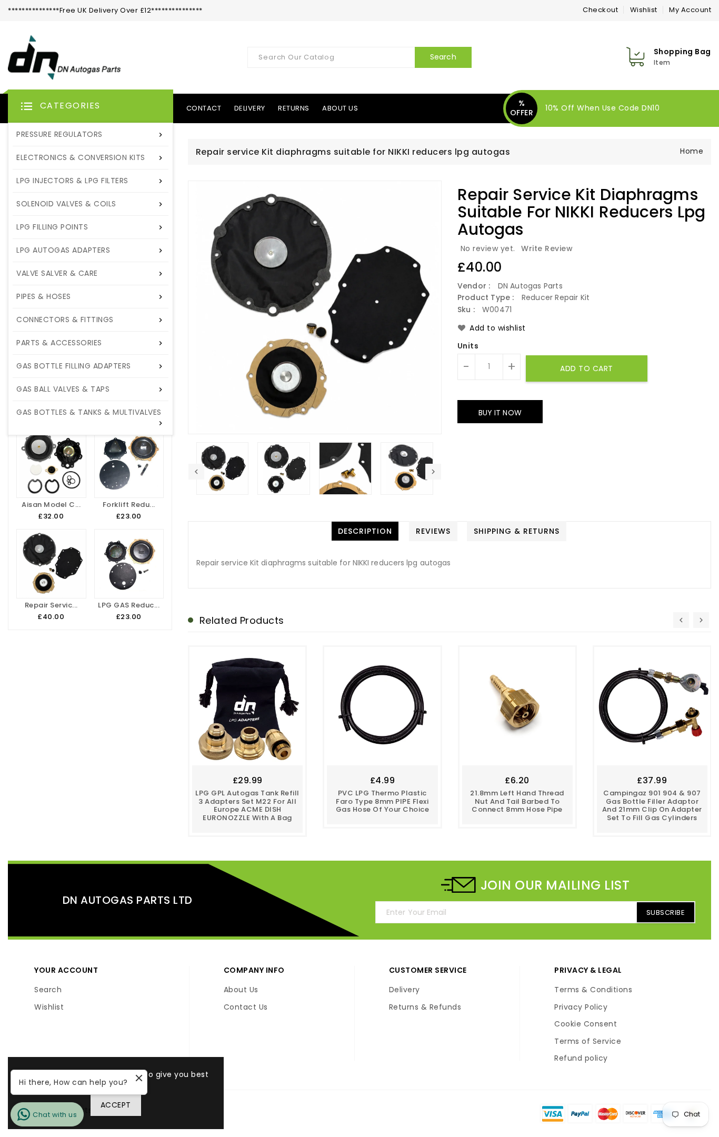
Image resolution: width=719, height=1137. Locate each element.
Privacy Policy (580, 1007)
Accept (116, 1105)
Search (48, 990)
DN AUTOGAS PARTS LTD (128, 900)
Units (468, 346)
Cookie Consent (585, 1024)
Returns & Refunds (425, 1007)
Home (691, 151)
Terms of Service (587, 1041)
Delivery (404, 990)
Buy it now (500, 412)
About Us (241, 990)
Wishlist (643, 10)
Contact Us (246, 1007)
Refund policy (581, 1058)
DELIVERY (249, 108)
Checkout (600, 10)
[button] (90, 106)
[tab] (365, 531)
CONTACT (204, 108)
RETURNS (293, 108)
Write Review (547, 248)
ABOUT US (340, 108)
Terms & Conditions (593, 990)
